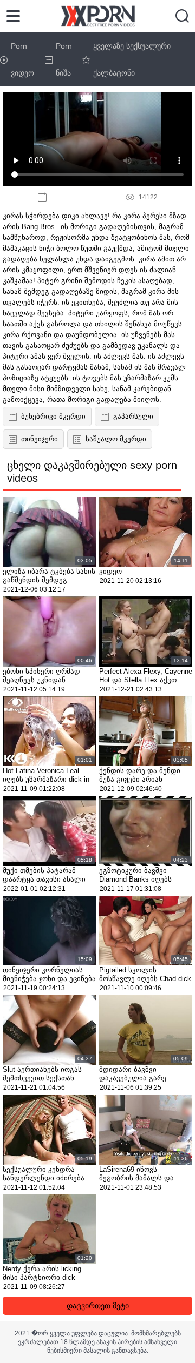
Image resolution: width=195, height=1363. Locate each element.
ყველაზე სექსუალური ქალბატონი (132, 59)
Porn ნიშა (64, 59)
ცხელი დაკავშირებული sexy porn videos (92, 471)
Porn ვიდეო (22, 59)
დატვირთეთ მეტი (98, 1305)
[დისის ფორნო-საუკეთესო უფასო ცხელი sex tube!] (97, 16)
